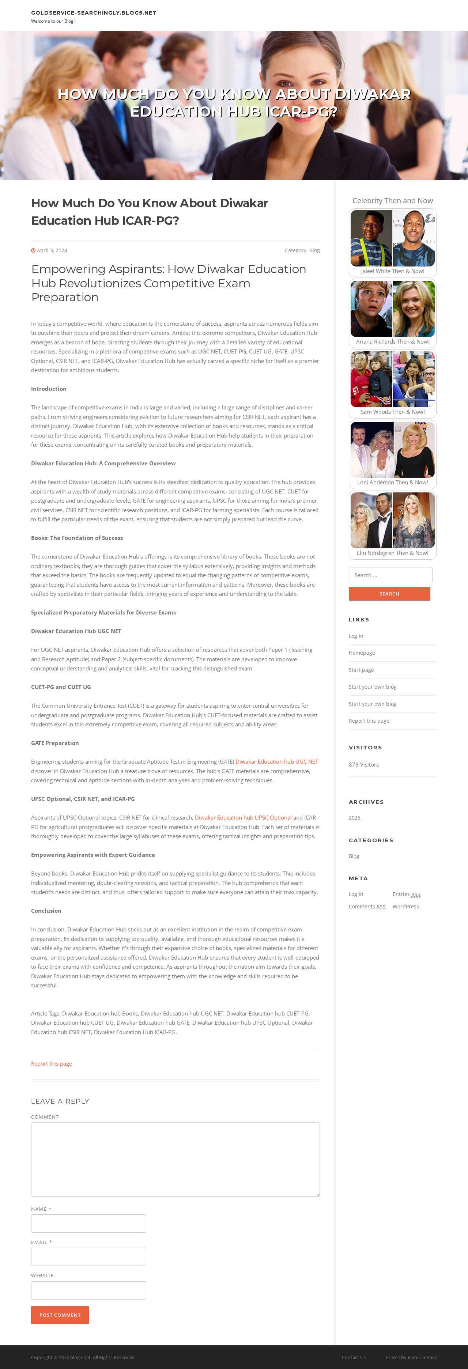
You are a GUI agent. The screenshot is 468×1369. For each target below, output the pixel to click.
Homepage (362, 652)
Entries (406, 893)
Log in (356, 635)
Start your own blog (373, 686)
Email (42, 1242)
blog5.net (80, 1357)
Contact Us (354, 1357)
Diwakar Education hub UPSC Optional (243, 817)
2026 (355, 817)
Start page (361, 669)
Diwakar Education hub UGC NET (276, 761)
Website (42, 1275)
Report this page (51, 1063)
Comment (45, 1116)
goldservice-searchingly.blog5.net (94, 12)
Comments (367, 906)
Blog (314, 250)
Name (41, 1209)
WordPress (406, 906)
